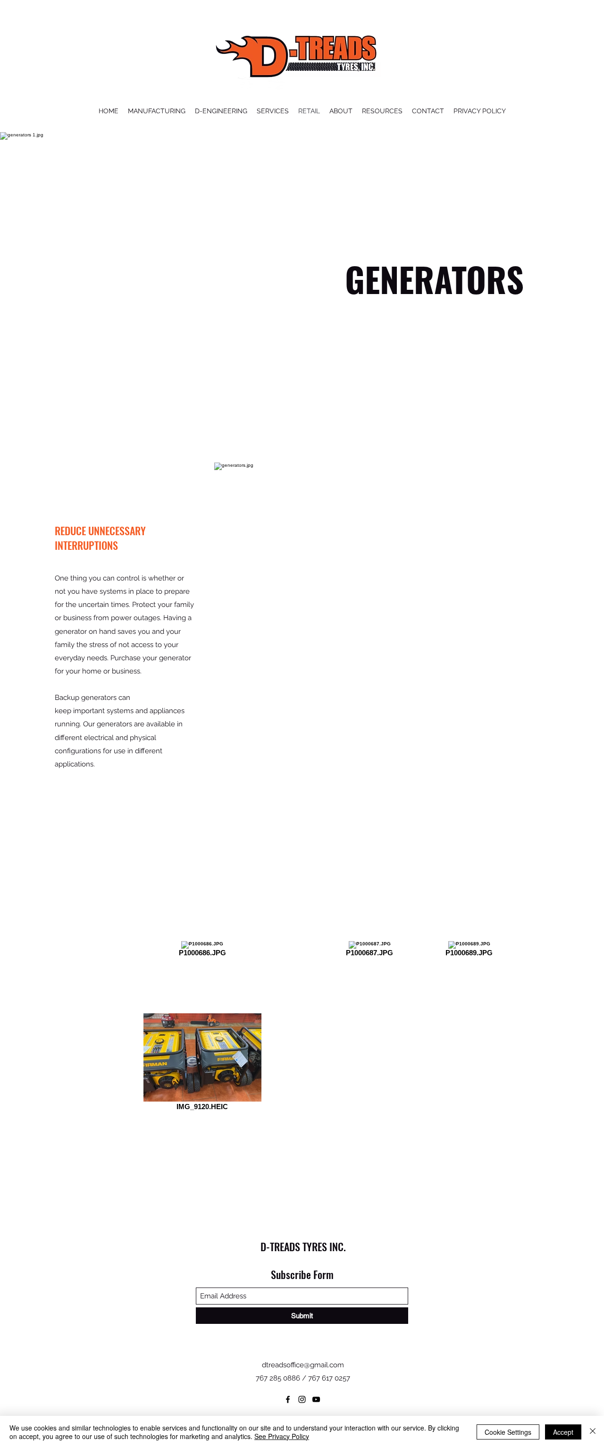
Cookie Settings (508, 1432)
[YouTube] (316, 1399)
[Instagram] (302, 1399)
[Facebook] (288, 1399)
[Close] (592, 1431)
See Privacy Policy (281, 1436)
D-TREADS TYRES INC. (303, 1246)
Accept (563, 1432)
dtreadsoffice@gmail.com (303, 1365)
